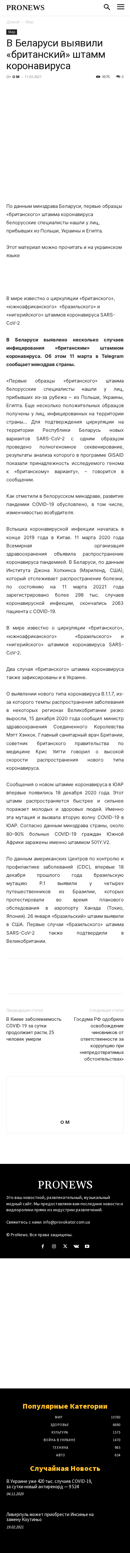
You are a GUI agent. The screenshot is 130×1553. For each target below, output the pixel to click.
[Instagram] (54, 1246)
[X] (27, 91)
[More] (71, 91)
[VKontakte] (76, 1246)
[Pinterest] (41, 91)
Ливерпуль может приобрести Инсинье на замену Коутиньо (50, 1517)
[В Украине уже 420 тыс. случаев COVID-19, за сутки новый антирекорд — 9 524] (112, 1489)
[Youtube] (87, 1246)
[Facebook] (12, 91)
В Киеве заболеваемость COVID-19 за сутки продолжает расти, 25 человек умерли (34, 1029)
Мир (30, 22)
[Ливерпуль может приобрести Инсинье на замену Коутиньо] (112, 1522)
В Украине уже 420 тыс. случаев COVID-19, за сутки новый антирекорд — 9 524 (49, 1484)
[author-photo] (65, 1113)
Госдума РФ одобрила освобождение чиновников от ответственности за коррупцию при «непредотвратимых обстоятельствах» (99, 1039)
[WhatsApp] (56, 91)
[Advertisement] (65, 1323)
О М (16, 76)
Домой (13, 22)
